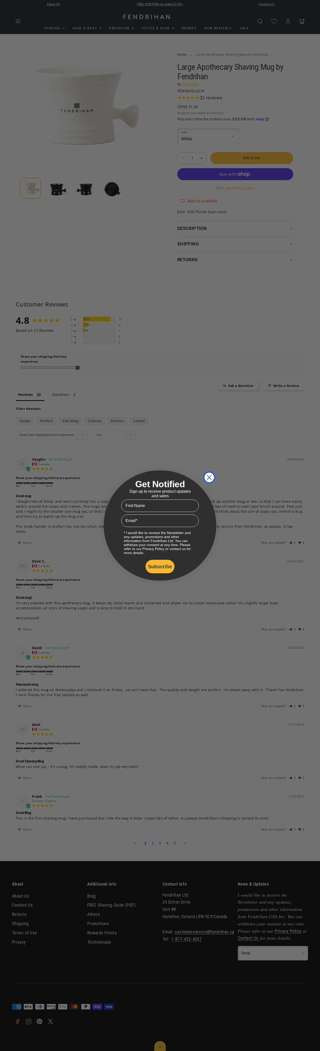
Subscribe (160, 566)
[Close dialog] (209, 477)
